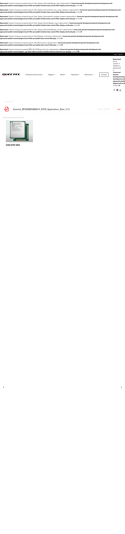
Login (115, 54)
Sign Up (121, 54)
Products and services (34, 74)
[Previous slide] (3, 387)
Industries (74, 74)
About (62, 74)
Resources (88, 74)
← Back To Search (8, 102)
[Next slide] (121, 387)
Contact (104, 74)
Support (51, 74)
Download (120, 90)
